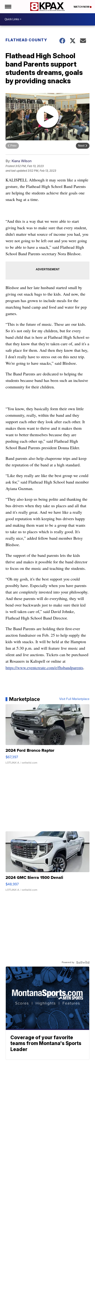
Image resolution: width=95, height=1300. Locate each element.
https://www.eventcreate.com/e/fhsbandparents (44, 667)
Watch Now (82, 6)
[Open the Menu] (7, 6)
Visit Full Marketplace (74, 699)
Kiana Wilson (22, 161)
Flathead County (26, 40)
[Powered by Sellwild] (82, 962)
